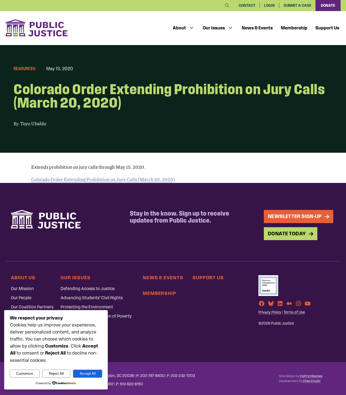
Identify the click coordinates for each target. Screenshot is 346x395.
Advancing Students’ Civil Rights (92, 297)
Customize (24, 374)
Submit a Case (297, 6)
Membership (294, 27)
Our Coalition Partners (32, 307)
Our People (21, 297)
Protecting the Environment (87, 307)
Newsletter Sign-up (295, 216)
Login (269, 6)
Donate (328, 6)
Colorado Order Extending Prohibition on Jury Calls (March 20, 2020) (103, 179)
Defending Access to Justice (88, 288)
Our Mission (22, 288)
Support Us (327, 27)
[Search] (227, 5)
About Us (23, 277)
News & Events (257, 27)
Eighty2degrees (311, 376)
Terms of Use (294, 312)
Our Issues (214, 27)
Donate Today (287, 233)
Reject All (56, 374)
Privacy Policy (269, 312)
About (179, 27)
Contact (247, 6)
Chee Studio (311, 381)
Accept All (88, 374)
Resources (24, 68)
